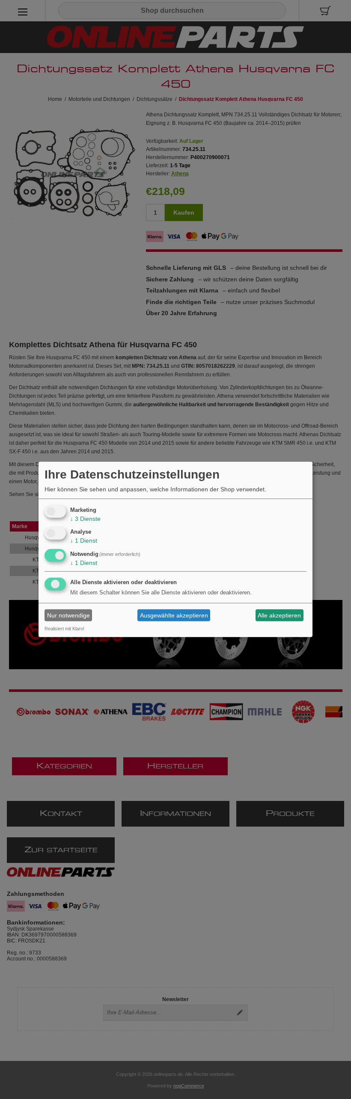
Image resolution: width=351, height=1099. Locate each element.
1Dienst (83, 540)
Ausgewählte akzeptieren (174, 615)
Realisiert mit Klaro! (64, 628)
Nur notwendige (68, 615)
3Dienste (85, 518)
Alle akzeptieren (279, 615)
